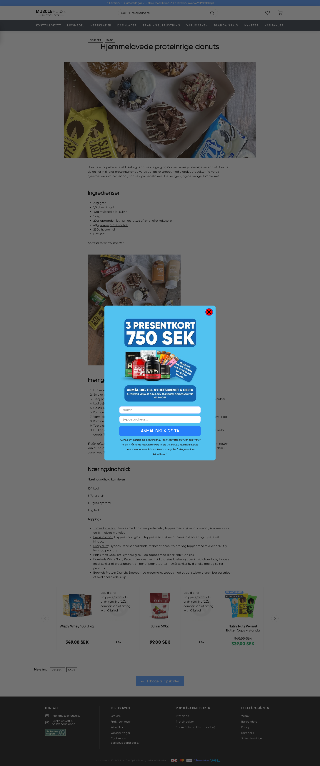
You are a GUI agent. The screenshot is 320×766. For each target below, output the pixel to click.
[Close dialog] (209, 312)
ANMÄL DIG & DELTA (160, 430)
